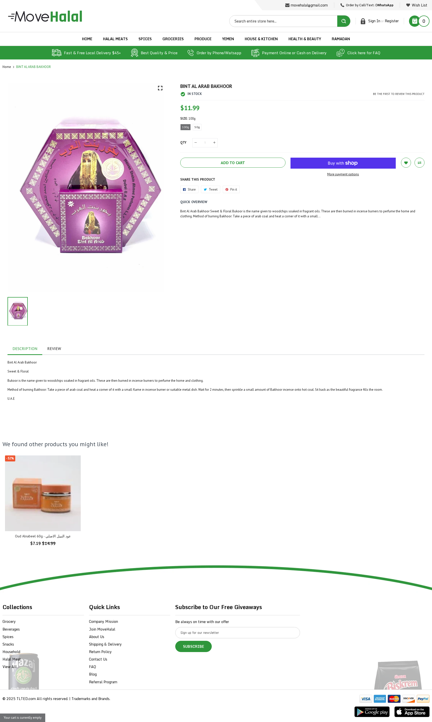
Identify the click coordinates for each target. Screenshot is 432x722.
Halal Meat (11, 659)
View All (9, 667)
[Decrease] (195, 142)
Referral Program (103, 682)
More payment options (343, 174)
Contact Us (98, 659)
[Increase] (214, 142)
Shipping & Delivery (105, 644)
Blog (93, 674)
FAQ (92, 667)
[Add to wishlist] (406, 163)
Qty (183, 142)
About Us (96, 637)
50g (197, 127)
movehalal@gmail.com (309, 5)
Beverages (11, 629)
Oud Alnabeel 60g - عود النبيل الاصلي (43, 536)
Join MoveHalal (102, 629)
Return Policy (100, 652)
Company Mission (103, 621)
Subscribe (193, 646)
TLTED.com (26, 699)
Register (392, 21)
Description (24, 348)
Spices (8, 637)
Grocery (9, 621)
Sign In (374, 21)
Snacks (8, 644)
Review (54, 348)
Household (11, 652)
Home (6, 67)
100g (185, 127)
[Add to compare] (419, 163)
